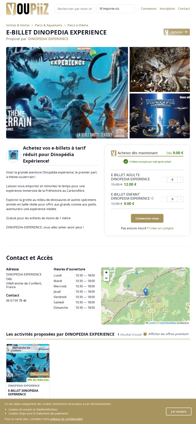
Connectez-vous (147, 218)
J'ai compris (178, 411)
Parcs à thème (77, 25)
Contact (184, 8)
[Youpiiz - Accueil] (27, 9)
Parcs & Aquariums (48, 25)
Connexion (149, 8)
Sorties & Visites (18, 25)
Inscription (167, 8)
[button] (145, 292)
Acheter (177, 32)
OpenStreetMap (168, 322)
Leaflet (152, 322)
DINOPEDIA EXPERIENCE (48, 39)
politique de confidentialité (66, 419)
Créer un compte (161, 228)
